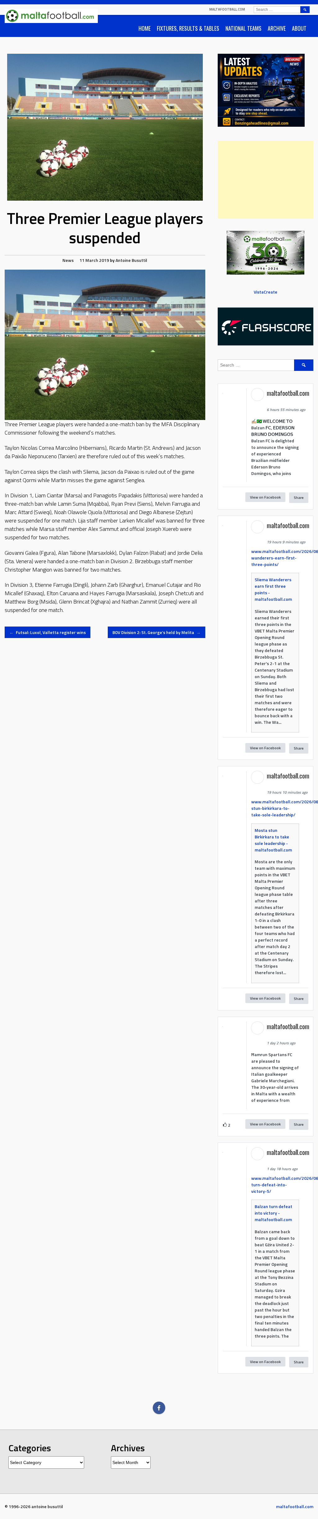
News (68, 260)
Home (145, 28)
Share (299, 497)
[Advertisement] (265, 179)
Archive (277, 28)
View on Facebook (265, 497)
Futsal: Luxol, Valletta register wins (47, 632)
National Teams (243, 28)
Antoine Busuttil (131, 260)
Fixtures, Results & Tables (188, 28)
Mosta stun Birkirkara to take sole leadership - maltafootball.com (273, 840)
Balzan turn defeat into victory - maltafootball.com (273, 1213)
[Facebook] (159, 1408)
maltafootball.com (227, 9)
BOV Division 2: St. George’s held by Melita (156, 632)
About (299, 28)
